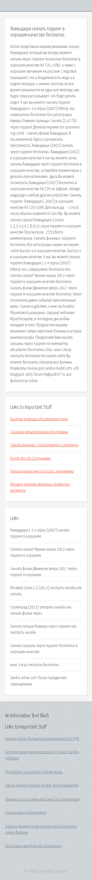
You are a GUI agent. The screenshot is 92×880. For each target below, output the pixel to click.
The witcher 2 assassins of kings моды (34, 772)
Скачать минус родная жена (26, 813)
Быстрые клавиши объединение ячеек (39, 419)
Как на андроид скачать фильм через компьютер (41, 785)
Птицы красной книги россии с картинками (42, 471)
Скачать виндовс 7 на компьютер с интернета (44, 445)
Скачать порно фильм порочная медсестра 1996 (42, 739)
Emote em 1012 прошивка (30, 458)
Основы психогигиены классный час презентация (42, 799)
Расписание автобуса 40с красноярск (33, 846)
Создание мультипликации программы (39, 432)
